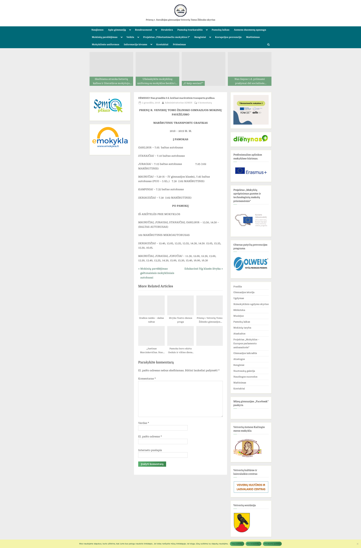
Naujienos (97, 29)
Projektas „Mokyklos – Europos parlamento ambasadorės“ (246, 343)
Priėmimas (179, 44)
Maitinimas (253, 37)
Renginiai (200, 37)
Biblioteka (239, 310)
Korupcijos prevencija (228, 37)
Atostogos (239, 359)
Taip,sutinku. (237, 544)
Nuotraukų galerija (244, 371)
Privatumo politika (272, 544)
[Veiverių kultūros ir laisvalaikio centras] (251, 492)
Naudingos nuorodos (245, 376)
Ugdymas (238, 298)
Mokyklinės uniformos (105, 44)
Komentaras (147, 378)
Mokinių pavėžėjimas (104, 37)
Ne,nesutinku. (253, 544)
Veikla (130, 37)
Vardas (143, 422)
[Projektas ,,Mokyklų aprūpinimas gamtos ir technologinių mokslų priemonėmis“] (251, 219)
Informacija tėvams (135, 44)
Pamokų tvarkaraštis (190, 29)
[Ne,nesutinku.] (357, 543)
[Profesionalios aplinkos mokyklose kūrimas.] (251, 171)
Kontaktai (162, 44)
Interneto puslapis (150, 450)
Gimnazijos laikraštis (245, 353)
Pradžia (237, 286)
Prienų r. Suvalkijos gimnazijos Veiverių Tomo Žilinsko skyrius (180, 20)
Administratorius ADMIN (178, 102)
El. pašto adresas (150, 436)
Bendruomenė (143, 29)
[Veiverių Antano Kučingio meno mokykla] (247, 457)
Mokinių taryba (242, 327)
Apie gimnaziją (117, 29)
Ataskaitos (239, 333)
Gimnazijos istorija (243, 292)
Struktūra (167, 29)
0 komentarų (205, 103)
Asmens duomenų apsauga (250, 29)
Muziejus (238, 316)
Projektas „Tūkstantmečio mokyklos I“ (166, 37)
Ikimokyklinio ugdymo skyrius (251, 304)
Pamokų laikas (220, 29)
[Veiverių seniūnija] (241, 532)
